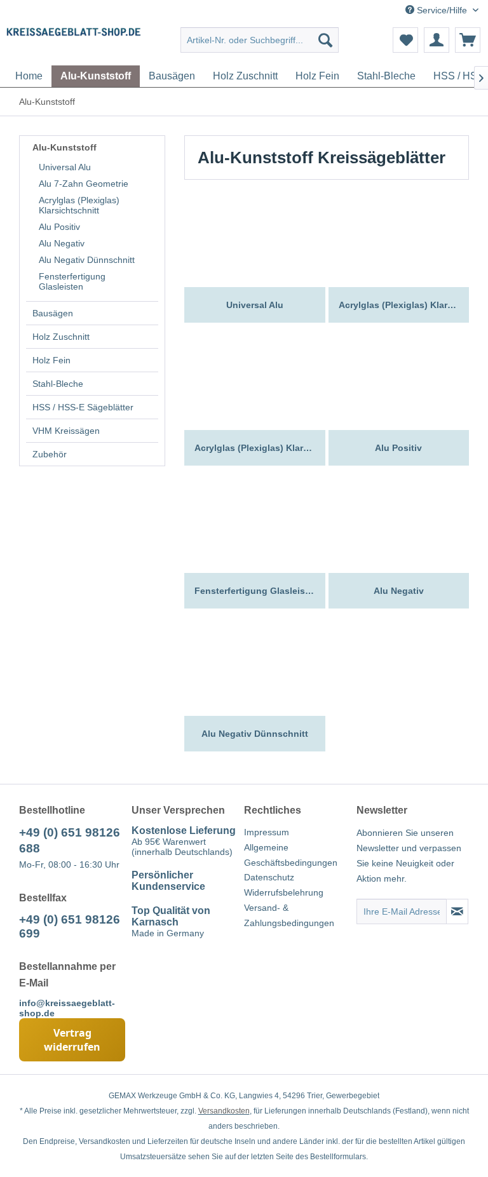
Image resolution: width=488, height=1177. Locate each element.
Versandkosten (224, 1110)
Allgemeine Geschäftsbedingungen (290, 855)
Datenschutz (269, 877)
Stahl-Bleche (57, 384)
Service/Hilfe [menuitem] (442, 10)
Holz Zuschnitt (61, 337)
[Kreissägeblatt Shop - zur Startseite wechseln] (73, 43)
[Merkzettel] (405, 40)
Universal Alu (65, 167)
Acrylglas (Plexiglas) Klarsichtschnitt (79, 205)
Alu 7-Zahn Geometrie (83, 183)
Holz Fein (51, 360)
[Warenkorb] (467, 40)
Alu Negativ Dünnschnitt (87, 260)
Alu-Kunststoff (64, 147)
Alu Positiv (59, 227)
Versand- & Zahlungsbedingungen (289, 915)
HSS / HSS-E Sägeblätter (82, 407)
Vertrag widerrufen (72, 1040)
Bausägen (52, 313)
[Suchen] (325, 40)
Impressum (266, 832)
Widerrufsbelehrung (283, 892)
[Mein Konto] (436, 40)
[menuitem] (259, 40)
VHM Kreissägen (66, 431)
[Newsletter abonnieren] (457, 911)
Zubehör (49, 454)
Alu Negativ (62, 243)
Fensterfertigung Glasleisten (72, 281)
